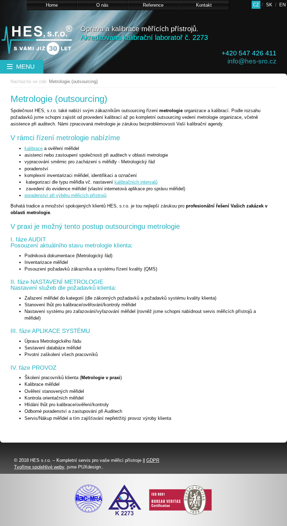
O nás (102, 5)
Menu (24, 66)
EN (282, 4)
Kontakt (204, 5)
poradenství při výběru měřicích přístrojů (65, 195)
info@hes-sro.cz (251, 61)
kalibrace (33, 148)
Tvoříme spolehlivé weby (39, 467)
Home (52, 5)
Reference (153, 5)
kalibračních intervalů (136, 182)
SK (269, 4)
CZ (256, 4)
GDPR (152, 460)
